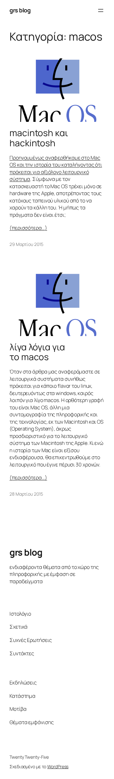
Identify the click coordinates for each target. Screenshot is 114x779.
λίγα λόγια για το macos (37, 352)
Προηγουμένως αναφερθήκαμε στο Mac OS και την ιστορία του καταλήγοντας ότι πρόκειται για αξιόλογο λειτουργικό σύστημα (56, 168)
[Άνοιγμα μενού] (100, 10)
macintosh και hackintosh (39, 138)
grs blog (20, 10)
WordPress (57, 766)
